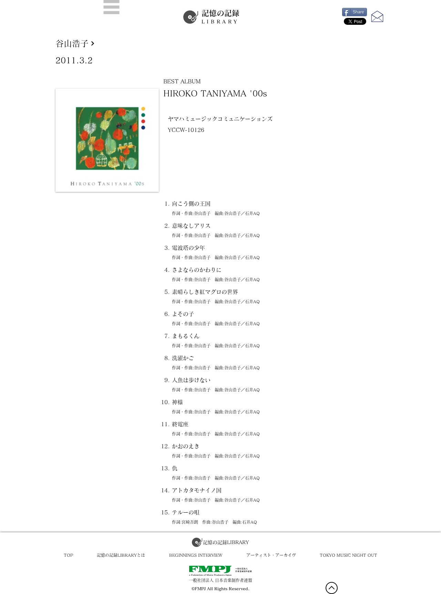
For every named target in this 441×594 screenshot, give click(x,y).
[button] (111, 7)
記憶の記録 (220, 16)
